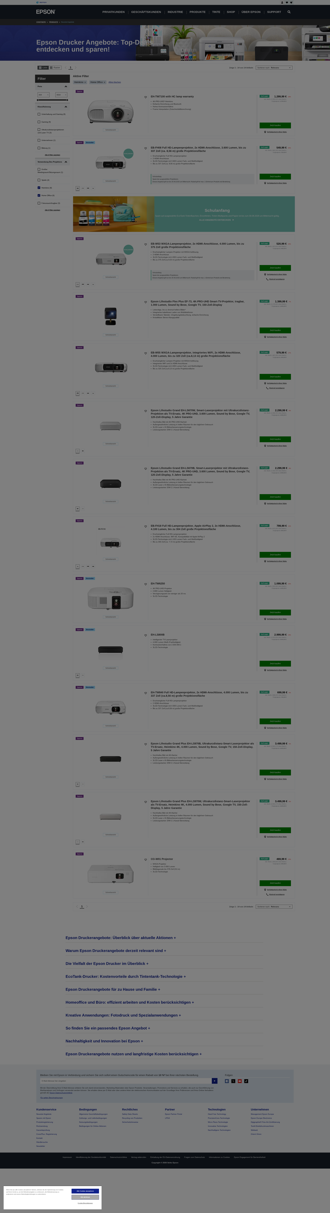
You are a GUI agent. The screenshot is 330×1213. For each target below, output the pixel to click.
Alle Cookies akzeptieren (85, 1191)
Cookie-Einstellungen (85, 1203)
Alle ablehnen (85, 1197)
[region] (53, 1197)
